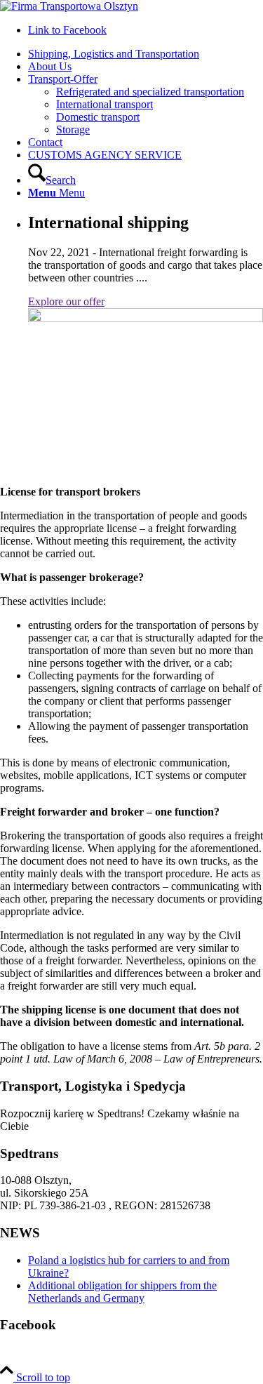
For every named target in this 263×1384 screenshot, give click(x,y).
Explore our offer (66, 301)
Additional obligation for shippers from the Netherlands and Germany (122, 1291)
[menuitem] (145, 54)
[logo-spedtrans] (69, 6)
